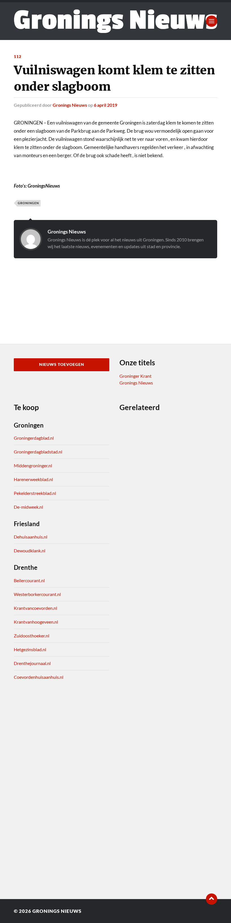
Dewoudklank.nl (29, 550)
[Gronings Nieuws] (115, 21)
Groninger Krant (135, 376)
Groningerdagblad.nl (34, 438)
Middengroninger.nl (33, 465)
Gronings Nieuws (70, 105)
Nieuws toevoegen (61, 364)
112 (17, 56)
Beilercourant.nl (29, 580)
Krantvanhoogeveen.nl (36, 621)
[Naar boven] (211, 899)
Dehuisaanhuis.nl (30, 536)
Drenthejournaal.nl (32, 663)
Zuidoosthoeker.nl (31, 635)
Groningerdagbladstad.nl (38, 451)
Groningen (28, 203)
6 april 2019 (105, 105)
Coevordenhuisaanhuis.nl (38, 677)
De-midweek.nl (28, 507)
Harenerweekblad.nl (33, 479)
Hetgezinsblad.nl (30, 649)
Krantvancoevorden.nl (35, 608)
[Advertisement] (115, 294)
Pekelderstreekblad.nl (35, 493)
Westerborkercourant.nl (37, 594)
